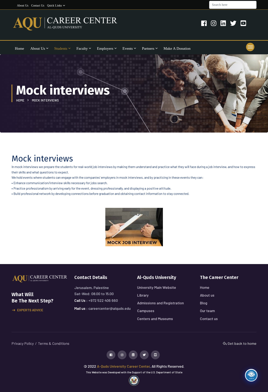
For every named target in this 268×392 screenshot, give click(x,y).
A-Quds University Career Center (123, 366)
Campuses (145, 310)
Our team (207, 310)
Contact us (37, 5)
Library (143, 295)
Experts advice (30, 310)
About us (22, 5)
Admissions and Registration (160, 303)
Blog (203, 303)
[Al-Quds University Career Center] (65, 23)
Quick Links (54, 5)
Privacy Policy (23, 343)
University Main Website (156, 287)
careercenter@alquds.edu (109, 308)
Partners (148, 48)
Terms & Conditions (53, 343)
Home (19, 48)
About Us (37, 48)
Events (127, 48)
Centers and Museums (155, 318)
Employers (105, 48)
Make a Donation (177, 48)
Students (60, 48)
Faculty (82, 48)
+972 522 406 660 (103, 300)
